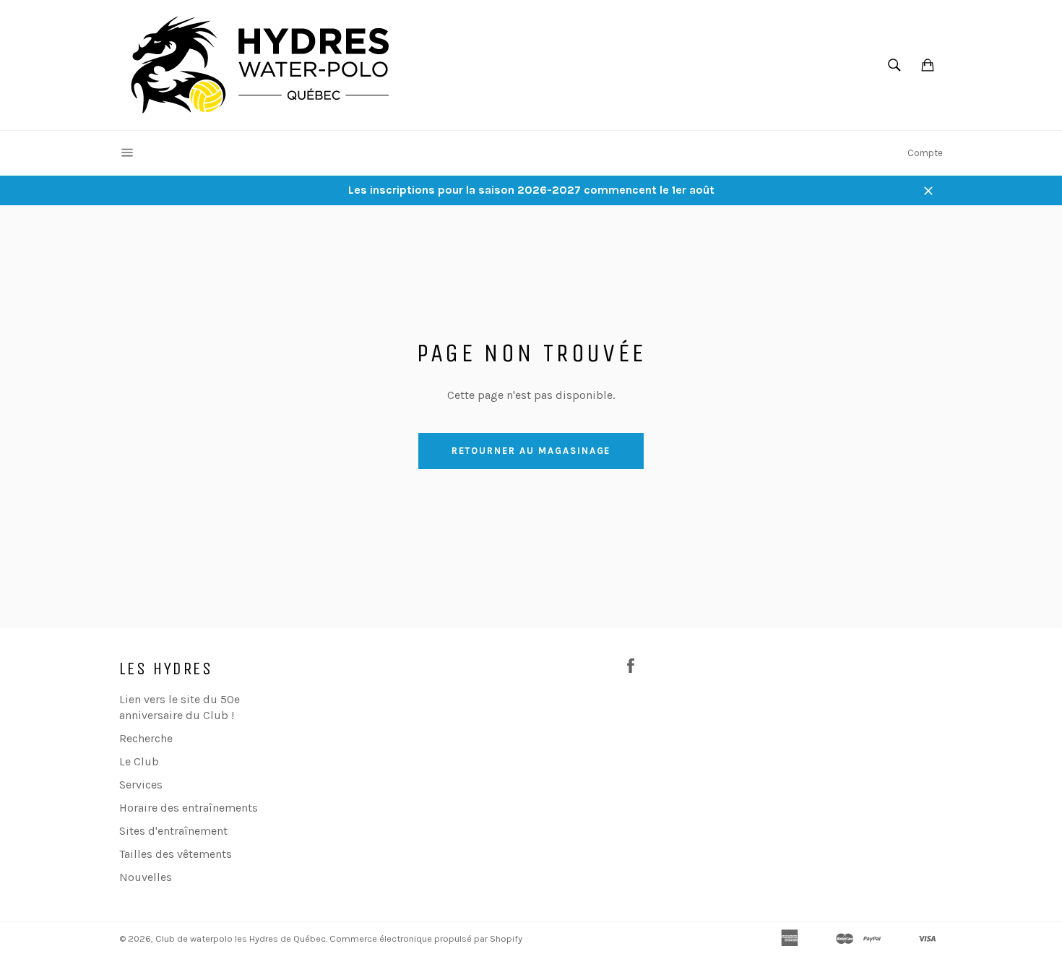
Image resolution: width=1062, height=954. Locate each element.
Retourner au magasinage (531, 450)
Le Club (139, 761)
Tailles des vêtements (175, 854)
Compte (925, 152)
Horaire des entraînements (188, 808)
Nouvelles (145, 877)
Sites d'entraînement (173, 831)
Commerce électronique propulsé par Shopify (425, 938)
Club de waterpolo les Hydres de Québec (240, 938)
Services (141, 784)
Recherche (146, 738)
